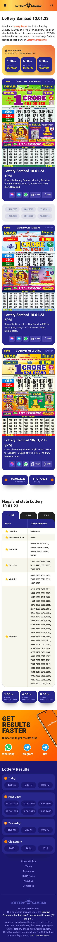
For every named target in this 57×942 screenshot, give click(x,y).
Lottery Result (20, 26)
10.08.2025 (45, 216)
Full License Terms (40, 935)
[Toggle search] (52, 5)
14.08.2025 (28, 209)
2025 (11, 848)
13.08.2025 (45, 209)
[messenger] (12, 195)
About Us (28, 881)
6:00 (29, 785)
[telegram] (19, 195)
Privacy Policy (28, 861)
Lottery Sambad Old (37, 39)
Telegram (27, 753)
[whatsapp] (26, 195)
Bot (45, 753)
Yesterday (14, 823)
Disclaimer (28, 871)
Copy (37, 195)
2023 (45, 848)
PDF (49, 195)
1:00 (12, 785)
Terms (28, 866)
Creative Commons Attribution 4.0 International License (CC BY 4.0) (29, 915)
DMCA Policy (28, 876)
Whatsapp (8, 753)
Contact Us (28, 885)
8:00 (45, 785)
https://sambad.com (40, 928)
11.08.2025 (28, 216)
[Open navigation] (5, 5)
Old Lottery (15, 841)
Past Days (14, 796)
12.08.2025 (12, 216)
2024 (28, 848)
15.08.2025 (12, 209)
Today (12, 778)
